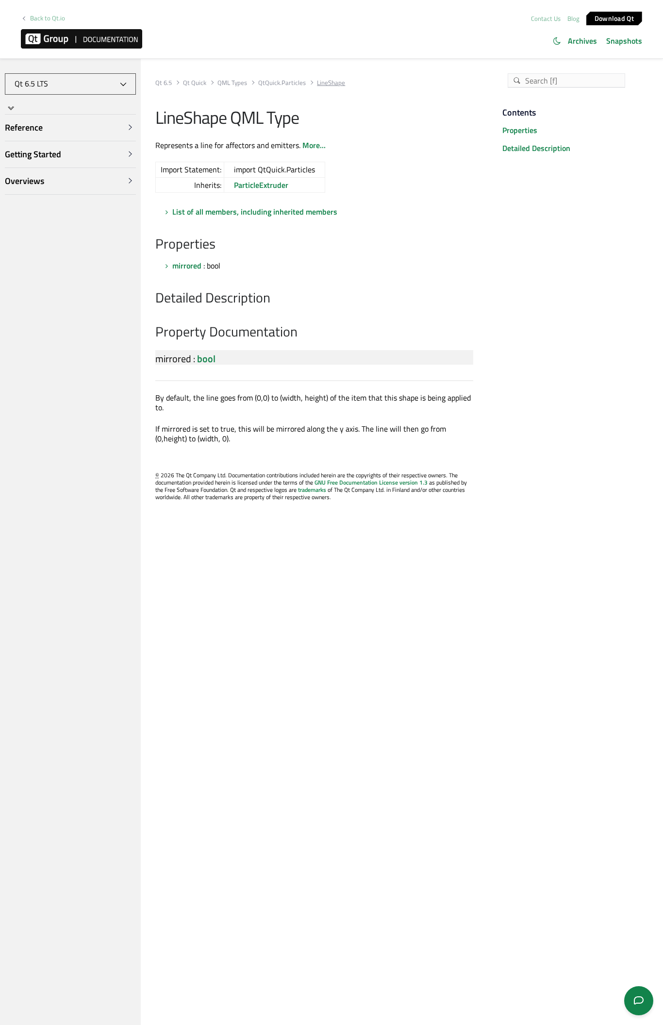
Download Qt (614, 18)
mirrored (186, 265)
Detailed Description (536, 148)
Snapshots (624, 41)
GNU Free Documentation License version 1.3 (371, 482)
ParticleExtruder (261, 185)
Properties (519, 130)
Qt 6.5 (163, 83)
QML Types (232, 83)
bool (206, 358)
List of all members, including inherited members (254, 212)
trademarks (312, 489)
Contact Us (546, 18)
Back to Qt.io (47, 18)
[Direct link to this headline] (220, 244)
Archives (582, 41)
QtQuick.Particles (282, 83)
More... (314, 145)
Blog (573, 18)
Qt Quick (194, 83)
